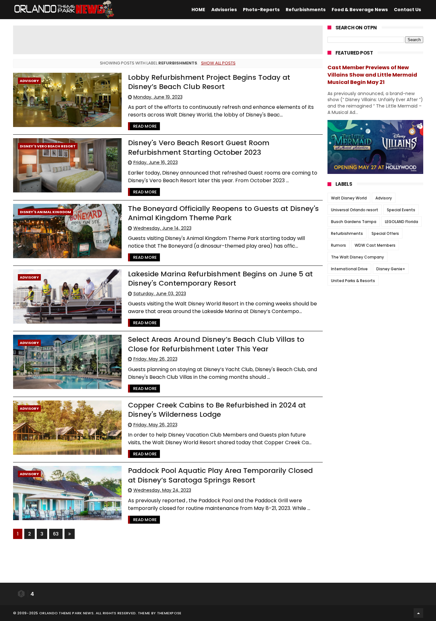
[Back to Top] (418, 613)
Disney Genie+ (390, 269)
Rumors (338, 245)
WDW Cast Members (375, 245)
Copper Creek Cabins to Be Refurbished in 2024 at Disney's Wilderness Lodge (217, 409)
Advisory (29, 80)
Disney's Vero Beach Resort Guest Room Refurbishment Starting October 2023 (198, 147)
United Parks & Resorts (353, 280)
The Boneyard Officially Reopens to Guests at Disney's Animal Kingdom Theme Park (223, 213)
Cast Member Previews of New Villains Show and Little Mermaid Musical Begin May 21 (372, 75)
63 (56, 534)
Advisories (224, 9)
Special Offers (385, 233)
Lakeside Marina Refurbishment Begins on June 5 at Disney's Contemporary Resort (220, 278)
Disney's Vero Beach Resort (48, 146)
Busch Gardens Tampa (353, 221)
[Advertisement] (168, 40)
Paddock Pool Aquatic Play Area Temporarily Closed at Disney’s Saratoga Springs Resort (220, 475)
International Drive (349, 269)
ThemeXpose (169, 613)
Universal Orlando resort (354, 210)
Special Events (401, 210)
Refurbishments (306, 9)
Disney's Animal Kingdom (45, 211)
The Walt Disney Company (357, 257)
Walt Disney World (349, 198)
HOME (198, 9)
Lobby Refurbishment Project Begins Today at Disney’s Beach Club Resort (209, 82)
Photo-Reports (261, 9)
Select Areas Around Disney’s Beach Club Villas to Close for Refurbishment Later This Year (216, 344)
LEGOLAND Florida (401, 221)
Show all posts (218, 63)
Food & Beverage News (360, 9)
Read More (145, 126)
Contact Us (407, 9)
